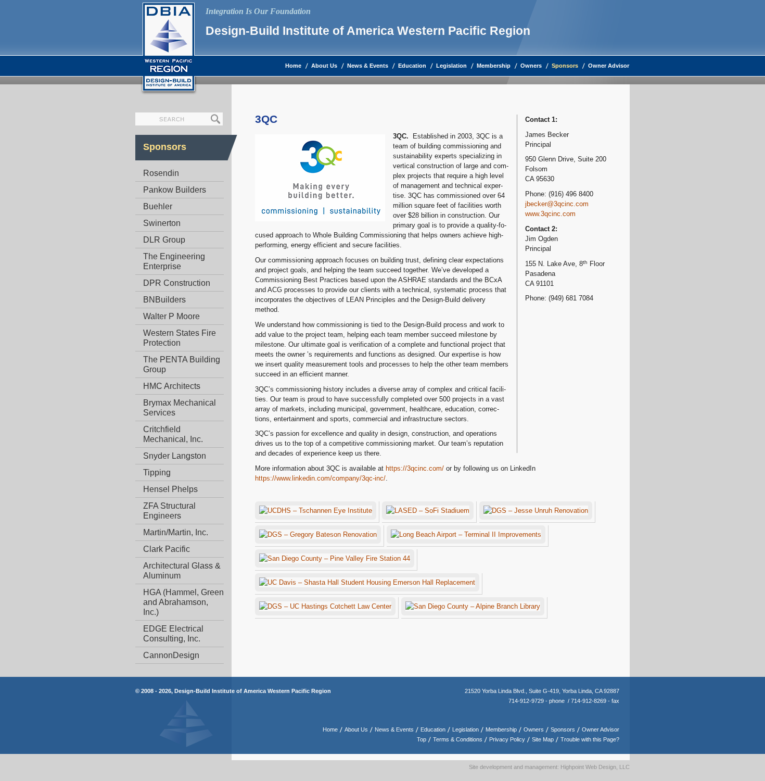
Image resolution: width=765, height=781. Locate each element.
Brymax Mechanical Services (179, 407)
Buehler (157, 206)
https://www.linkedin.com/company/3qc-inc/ (320, 478)
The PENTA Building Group (181, 364)
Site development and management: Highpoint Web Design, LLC (549, 767)
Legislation (451, 65)
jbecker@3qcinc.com (557, 204)
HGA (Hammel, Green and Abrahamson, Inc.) (183, 602)
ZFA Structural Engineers (169, 510)
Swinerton (162, 223)
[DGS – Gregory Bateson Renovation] (319, 536)
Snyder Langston (174, 455)
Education (412, 65)
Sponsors (565, 65)
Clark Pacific (166, 549)
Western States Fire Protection (179, 338)
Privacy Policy (507, 739)
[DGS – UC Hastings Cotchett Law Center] (327, 608)
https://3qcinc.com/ (415, 468)
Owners (531, 65)
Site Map (543, 739)
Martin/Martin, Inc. (175, 532)
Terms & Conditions (457, 739)
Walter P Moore (171, 316)
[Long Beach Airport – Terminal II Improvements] (468, 536)
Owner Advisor (608, 65)
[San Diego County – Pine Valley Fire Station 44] (336, 560)
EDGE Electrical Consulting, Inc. (173, 633)
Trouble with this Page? (589, 739)
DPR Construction (176, 283)
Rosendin (161, 173)
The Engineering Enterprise (174, 261)
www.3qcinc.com (550, 214)
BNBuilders (164, 299)
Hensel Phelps (170, 489)
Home (293, 65)
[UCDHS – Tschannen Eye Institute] (317, 512)
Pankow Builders (174, 189)
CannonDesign (171, 655)
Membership (494, 65)
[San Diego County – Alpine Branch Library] (474, 608)
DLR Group (164, 239)
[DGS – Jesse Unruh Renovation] (537, 512)
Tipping (157, 472)
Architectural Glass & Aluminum (182, 570)
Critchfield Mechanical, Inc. (173, 434)
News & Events (367, 65)
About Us (324, 65)
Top (421, 739)
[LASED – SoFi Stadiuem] (429, 512)
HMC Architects (171, 386)
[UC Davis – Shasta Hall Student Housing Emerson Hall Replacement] (368, 584)
